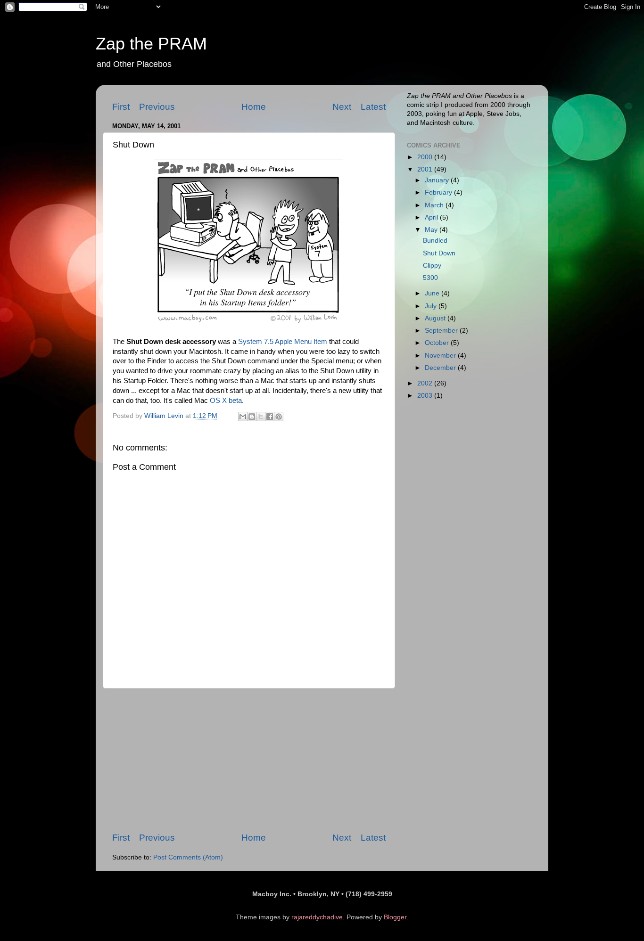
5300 (430, 277)
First (121, 107)
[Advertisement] (249, 760)
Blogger (395, 917)
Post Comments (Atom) (188, 857)
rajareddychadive (317, 917)
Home (253, 107)
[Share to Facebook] (269, 416)
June (433, 293)
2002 (425, 383)
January (438, 180)
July (431, 306)
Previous (157, 107)
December (441, 367)
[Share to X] (260, 416)
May (432, 229)
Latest (373, 107)
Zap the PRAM (151, 43)
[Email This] (243, 416)
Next (341, 107)
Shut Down (439, 253)
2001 (425, 169)
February (439, 192)
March (435, 205)
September (442, 330)
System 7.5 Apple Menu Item (282, 341)
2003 (425, 395)
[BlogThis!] (251, 416)
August (436, 318)
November (441, 355)
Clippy (432, 265)
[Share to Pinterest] (278, 416)
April (432, 217)
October (438, 342)
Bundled (435, 240)
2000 (425, 157)
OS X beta (226, 400)
